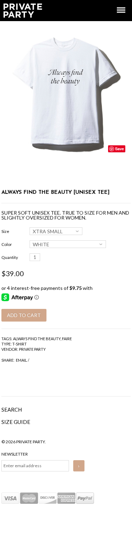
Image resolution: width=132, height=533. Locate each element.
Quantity (9, 257)
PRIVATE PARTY (32, 349)
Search (11, 409)
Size (5, 231)
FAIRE (67, 338)
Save (119, 148)
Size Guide (15, 422)
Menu (116, 3)
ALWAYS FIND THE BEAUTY (37, 338)
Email (21, 360)
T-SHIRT (19, 344)
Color (6, 244)
